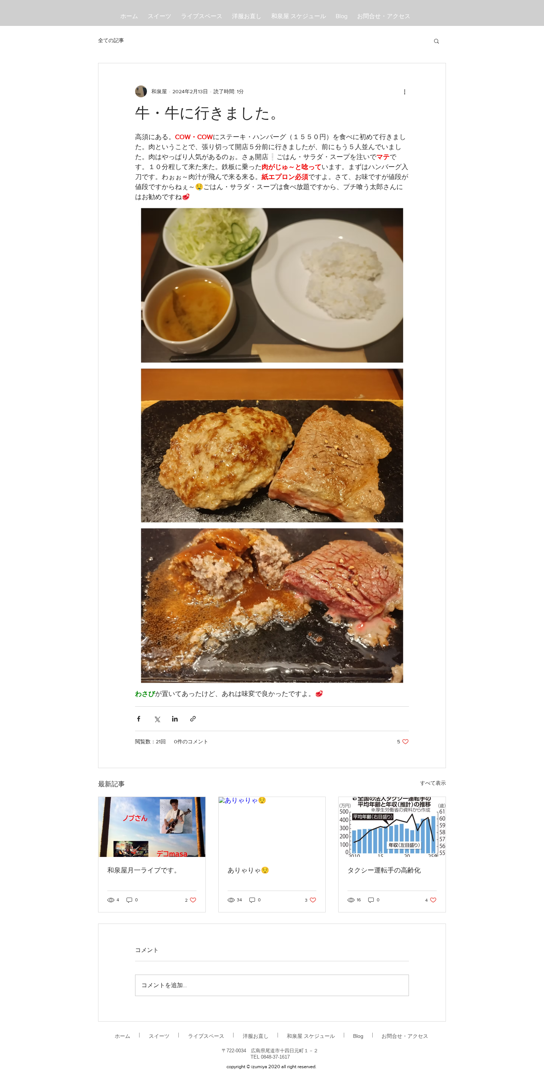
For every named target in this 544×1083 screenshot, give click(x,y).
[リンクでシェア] (193, 718)
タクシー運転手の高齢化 (384, 871)
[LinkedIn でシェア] (174, 718)
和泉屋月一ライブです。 (144, 871)
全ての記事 (111, 40)
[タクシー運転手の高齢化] (392, 827)
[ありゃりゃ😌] (272, 827)
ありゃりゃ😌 (248, 871)
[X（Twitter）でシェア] (156, 718)
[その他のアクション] (404, 91)
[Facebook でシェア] (138, 718)
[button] (436, 41)
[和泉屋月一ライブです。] (151, 827)
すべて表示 (433, 783)
